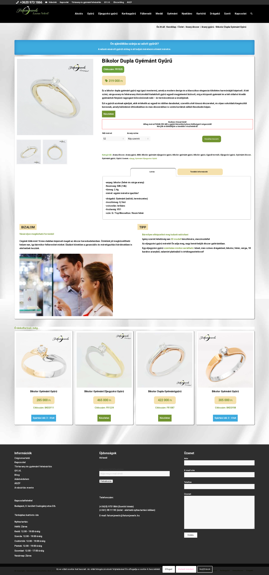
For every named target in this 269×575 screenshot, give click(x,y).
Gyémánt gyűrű (108, 158)
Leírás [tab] (152, 172)
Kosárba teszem (212, 139)
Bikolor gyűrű (199, 155)
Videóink (53, 2)
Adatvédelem (21, 479)
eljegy (131, 159)
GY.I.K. (107, 2)
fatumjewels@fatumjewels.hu (123, 515)
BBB (139, 155)
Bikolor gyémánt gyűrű (182, 155)
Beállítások (205, 569)
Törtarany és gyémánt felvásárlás (86, 2)
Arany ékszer (119, 155)
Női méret (107, 133)
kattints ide (32, 515)
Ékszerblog (118, 2)
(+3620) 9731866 (108, 506)
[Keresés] (251, 14)
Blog (17, 475)
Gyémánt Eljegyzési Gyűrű (146, 159)
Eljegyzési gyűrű (227, 155)
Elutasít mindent (186, 569)
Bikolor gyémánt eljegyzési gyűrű (157, 155)
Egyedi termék (212, 155)
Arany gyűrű (130, 155)
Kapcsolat (64, 2)
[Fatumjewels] (32, 14)
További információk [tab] (199, 172)
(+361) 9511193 (107, 510)
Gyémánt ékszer (243, 155)
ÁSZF (129, 2)
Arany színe (132, 133)
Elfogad (168, 569)
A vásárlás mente (24, 487)
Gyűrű (119, 158)
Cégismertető (22, 458)
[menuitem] (29, 3)
